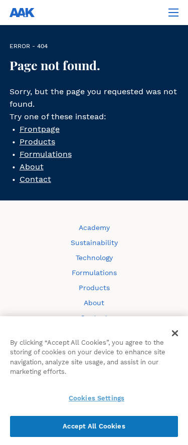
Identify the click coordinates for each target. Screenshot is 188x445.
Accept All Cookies (94, 426)
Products (37, 141)
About (32, 166)
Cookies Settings (96, 398)
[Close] (175, 333)
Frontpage (40, 129)
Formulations (46, 154)
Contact (35, 179)
